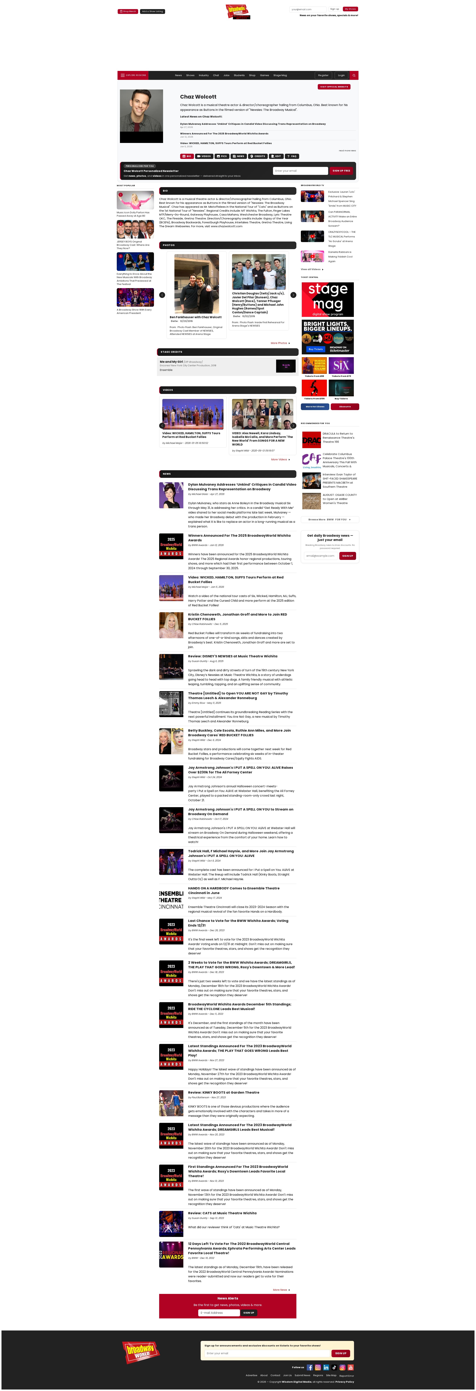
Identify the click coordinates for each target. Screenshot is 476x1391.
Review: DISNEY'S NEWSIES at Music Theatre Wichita (232, 656)
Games (264, 75)
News (178, 75)
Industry (204, 75)
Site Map (331, 1375)
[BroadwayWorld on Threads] (342, 1367)
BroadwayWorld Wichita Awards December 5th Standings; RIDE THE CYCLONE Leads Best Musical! (239, 1006)
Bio (189, 156)
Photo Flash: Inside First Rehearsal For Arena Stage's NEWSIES (258, 324)
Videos (206, 156)
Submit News (302, 1375)
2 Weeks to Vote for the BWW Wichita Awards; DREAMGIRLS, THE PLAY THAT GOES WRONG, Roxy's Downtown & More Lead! (241, 964)
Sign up (347, 556)
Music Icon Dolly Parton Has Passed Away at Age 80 (133, 205)
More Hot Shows (315, 406)
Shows (190, 75)
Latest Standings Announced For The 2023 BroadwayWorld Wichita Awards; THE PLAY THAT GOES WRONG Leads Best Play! (240, 1051)
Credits (260, 156)
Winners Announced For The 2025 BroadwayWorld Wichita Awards (224, 133)
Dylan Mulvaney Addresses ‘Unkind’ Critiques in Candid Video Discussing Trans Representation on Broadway (253, 124)
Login (341, 75)
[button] (354, 75)
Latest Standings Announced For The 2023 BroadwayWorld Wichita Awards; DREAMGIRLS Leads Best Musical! (240, 1127)
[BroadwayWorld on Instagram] (318, 1367)
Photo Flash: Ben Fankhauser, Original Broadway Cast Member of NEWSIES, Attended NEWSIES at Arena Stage (196, 330)
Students (239, 75)
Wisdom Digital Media (296, 1382)
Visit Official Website (334, 86)
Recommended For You (315, 423)
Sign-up (334, 8)
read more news (347, 150)
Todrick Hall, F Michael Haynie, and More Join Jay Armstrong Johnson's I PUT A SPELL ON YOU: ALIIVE (241, 853)
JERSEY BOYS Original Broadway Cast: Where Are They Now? (133, 236)
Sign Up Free (341, 170)
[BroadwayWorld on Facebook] (309, 1367)
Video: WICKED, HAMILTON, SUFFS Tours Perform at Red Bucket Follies (226, 143)
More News (280, 1290)
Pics (224, 156)
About (264, 1375)
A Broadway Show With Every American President (134, 302)
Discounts (345, 406)
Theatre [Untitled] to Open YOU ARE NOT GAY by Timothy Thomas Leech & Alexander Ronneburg (238, 695)
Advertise (251, 1375)
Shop (252, 75)
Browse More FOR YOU (327, 519)
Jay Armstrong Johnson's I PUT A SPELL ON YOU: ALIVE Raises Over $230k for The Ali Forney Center (240, 769)
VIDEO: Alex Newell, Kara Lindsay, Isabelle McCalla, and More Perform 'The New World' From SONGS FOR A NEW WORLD (262, 438)
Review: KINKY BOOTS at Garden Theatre (223, 1092)
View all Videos (311, 269)
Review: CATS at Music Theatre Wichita (222, 1213)
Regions (318, 1375)
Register (323, 75)
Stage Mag (280, 75)
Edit (278, 156)
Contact (275, 1375)
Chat (216, 75)
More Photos (279, 343)
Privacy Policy (344, 1382)
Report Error (347, 1376)
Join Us (287, 1375)
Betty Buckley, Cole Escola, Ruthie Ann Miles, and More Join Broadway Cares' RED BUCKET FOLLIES (239, 732)
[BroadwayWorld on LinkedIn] (326, 1367)
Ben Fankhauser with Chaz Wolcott (196, 319)
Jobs (226, 75)
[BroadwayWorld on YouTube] (350, 1367)
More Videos (279, 459)
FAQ (293, 156)
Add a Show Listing (152, 11)
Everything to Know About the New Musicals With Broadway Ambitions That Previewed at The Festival (134, 270)
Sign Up (248, 1313)
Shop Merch (129, 11)
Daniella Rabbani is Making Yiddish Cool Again (340, 256)
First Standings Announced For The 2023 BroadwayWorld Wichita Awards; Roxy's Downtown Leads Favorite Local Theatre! (238, 1171)
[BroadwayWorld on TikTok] (334, 1367)
